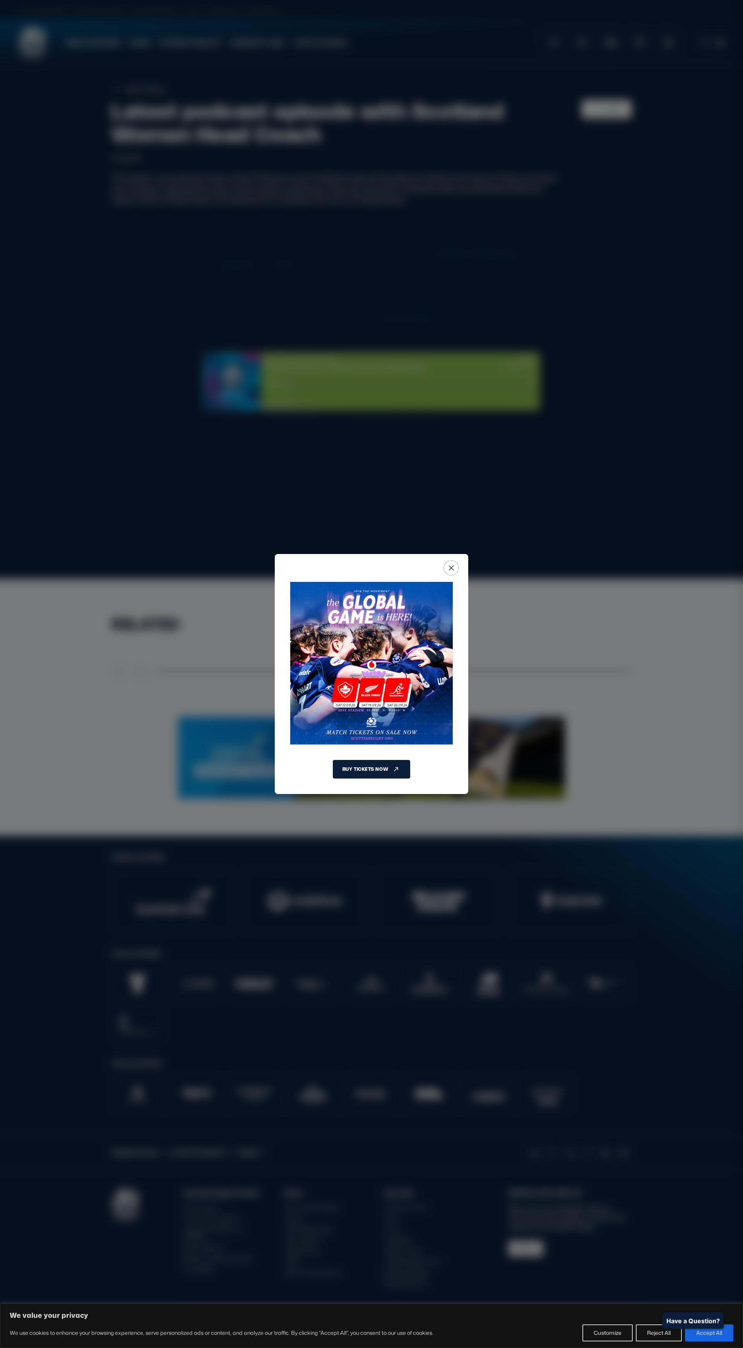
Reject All (659, 1332)
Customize (607, 1332)
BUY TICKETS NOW (365, 769)
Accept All (709, 1332)
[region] (371, 1325)
